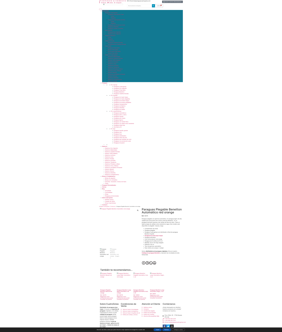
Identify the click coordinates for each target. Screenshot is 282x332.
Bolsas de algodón (110, 178)
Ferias (106, 194)
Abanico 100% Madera (114, 60)
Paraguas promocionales (112, 196)
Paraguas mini (118, 132)
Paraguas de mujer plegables (122, 99)
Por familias (114, 95)
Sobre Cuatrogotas (107, 197)
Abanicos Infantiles (113, 77)
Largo (112, 16)
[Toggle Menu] (100, 9)
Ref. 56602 (140, 292)
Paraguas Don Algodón (114, 32)
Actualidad (108, 190)
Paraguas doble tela (119, 125)
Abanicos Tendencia (113, 67)
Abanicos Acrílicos (113, 62)
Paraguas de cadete (119, 109)
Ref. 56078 (124, 292)
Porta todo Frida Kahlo (114, 51)
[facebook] (164, 326)
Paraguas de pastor (119, 143)
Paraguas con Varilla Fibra (121, 121)
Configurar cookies (178, 329)
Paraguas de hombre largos (121, 100)
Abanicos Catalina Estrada (115, 58)
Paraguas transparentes (120, 104)
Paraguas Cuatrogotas (111, 12)
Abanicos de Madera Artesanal (116, 74)
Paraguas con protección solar (122, 141)
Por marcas (114, 85)
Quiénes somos (109, 199)
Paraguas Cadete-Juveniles (115, 28)
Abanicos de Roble (113, 65)
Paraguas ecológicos (119, 106)
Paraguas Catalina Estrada (115, 42)
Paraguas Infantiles (119, 107)
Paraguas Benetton (110, 35)
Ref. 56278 (106, 292)
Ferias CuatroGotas (110, 203)
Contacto (104, 205)
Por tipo (113, 128)
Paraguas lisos (118, 134)
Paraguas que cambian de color (122, 139)
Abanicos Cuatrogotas (111, 55)
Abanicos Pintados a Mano (115, 69)
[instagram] (172, 326)
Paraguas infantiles (113, 26)
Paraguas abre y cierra (120, 114)
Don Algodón (108, 30)
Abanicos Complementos (115, 79)
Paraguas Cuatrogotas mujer (116, 14)
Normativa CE (118, 127)
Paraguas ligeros (118, 120)
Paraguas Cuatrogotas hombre (116, 19)
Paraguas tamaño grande (121, 130)
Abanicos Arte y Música (114, 70)
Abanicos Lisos (112, 63)
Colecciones (105, 11)
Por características (116, 111)
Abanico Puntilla (112, 81)
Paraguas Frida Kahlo (114, 48)
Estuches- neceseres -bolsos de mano (115, 181)
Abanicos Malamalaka (114, 56)
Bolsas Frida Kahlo (113, 49)
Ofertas (104, 187)
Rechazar (166, 329)
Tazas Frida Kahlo (113, 53)
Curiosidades (108, 192)
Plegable (113, 18)
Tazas (106, 183)
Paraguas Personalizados (109, 185)
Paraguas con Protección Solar (116, 25)
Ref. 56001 (157, 291)
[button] (137, 210)
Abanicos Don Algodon (114, 33)
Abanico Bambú (112, 72)
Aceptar (157, 329)
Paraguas (104, 83)
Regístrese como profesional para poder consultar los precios (106, 298)
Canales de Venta (110, 201)
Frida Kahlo (108, 46)
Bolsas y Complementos (108, 176)
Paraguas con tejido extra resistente (124, 123)
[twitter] (168, 326)
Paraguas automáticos (120, 113)
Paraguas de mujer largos (121, 97)
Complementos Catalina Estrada (117, 44)
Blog (103, 189)
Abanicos (104, 146)
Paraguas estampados (120, 136)
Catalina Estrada (109, 41)
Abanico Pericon (112, 76)
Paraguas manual (118, 116)
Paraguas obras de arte (120, 137)
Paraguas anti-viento (119, 118)
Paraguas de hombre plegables (122, 102)
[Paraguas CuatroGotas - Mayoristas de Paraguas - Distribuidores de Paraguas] (113, 6)
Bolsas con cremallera (111, 180)
